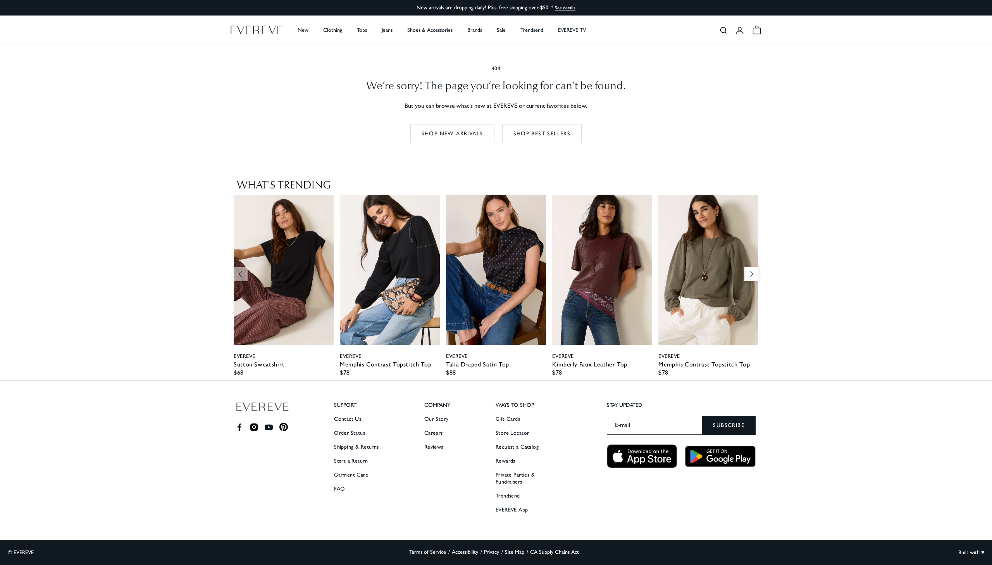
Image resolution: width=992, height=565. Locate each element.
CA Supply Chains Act (554, 552)
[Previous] (241, 274)
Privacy (491, 552)
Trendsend (531, 30)
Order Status (349, 433)
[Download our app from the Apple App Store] (642, 456)
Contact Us (347, 419)
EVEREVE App (512, 509)
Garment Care (351, 475)
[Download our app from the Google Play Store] (720, 456)
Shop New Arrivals (452, 133)
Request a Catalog (517, 447)
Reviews (433, 447)
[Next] (751, 274)
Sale (501, 30)
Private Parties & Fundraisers (515, 478)
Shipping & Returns (356, 447)
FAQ (339, 489)
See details (565, 7)
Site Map (514, 552)
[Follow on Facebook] (239, 427)
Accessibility (465, 552)
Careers (433, 433)
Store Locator (512, 433)
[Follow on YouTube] (268, 427)
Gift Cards (508, 419)
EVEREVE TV (572, 30)
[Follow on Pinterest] (283, 427)
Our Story (436, 419)
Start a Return (351, 461)
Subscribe (728, 425)
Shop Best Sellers (542, 133)
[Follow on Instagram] (254, 427)
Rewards (505, 461)
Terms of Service (427, 552)
